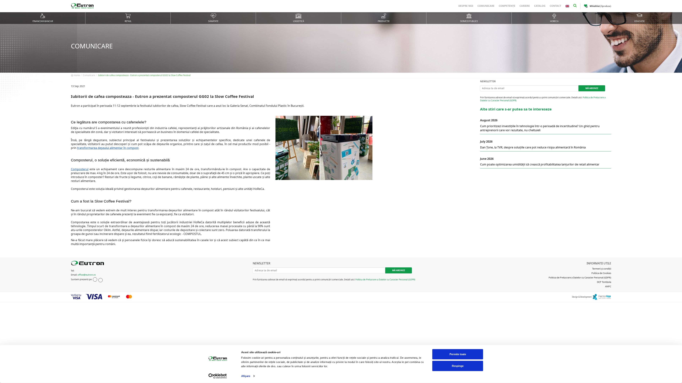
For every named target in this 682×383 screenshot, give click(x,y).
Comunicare (485, 5)
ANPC (608, 286)
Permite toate (458, 354)
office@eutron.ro (87, 274)
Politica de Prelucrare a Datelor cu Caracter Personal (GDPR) (385, 279)
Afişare (245, 376)
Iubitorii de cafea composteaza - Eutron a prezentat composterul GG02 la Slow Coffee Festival (144, 75)
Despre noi (465, 5)
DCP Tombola (604, 282)
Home (76, 75)
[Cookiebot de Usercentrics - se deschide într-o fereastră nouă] (217, 376)
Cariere (524, 5)
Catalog (539, 5)
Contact (555, 5)
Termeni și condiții (601, 268)
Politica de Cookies (601, 273)
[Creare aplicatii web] (601, 296)
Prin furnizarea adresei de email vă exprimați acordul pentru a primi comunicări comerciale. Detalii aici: (543, 99)
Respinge (458, 365)
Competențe (507, 5)
